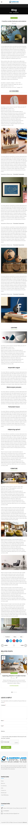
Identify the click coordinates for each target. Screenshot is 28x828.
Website (3, 731)
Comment (3, 705)
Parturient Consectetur (18, 174)
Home (11, 12)
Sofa (21, 636)
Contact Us (3, 790)
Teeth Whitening (4, 795)
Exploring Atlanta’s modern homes (14, 676)
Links (2, 788)
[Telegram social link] (20, 640)
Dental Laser (3, 792)
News (15, 636)
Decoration (15, 12)
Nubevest (25, 822)
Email (2, 725)
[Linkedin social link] (17, 640)
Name (2, 720)
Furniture (7, 636)
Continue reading (14, 685)
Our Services (4, 785)
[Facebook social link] (7, 640)
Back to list (14, 645)
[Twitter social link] (10, 640)
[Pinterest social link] (14, 640)
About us (3, 783)
